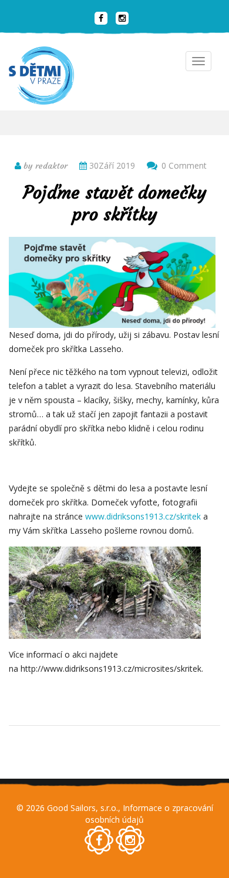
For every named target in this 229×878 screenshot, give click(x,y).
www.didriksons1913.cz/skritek (143, 516)
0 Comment (184, 165)
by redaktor (44, 165)
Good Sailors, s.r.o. (82, 807)
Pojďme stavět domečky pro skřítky (115, 203)
